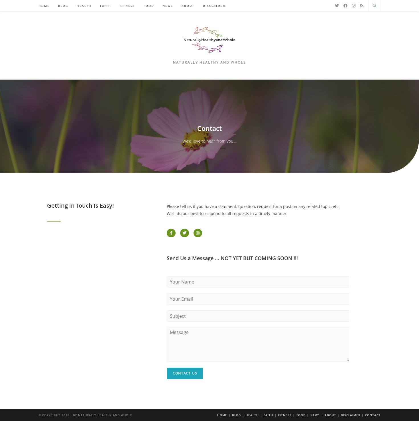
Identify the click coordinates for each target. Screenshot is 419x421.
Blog (236, 415)
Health (252, 415)
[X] (337, 6)
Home (222, 415)
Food (301, 415)
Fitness (285, 415)
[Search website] (375, 6)
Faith (268, 415)
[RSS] (362, 6)
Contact (373, 415)
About (330, 415)
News (315, 415)
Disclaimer (350, 415)
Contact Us (185, 373)
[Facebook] (345, 6)
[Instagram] (354, 6)
